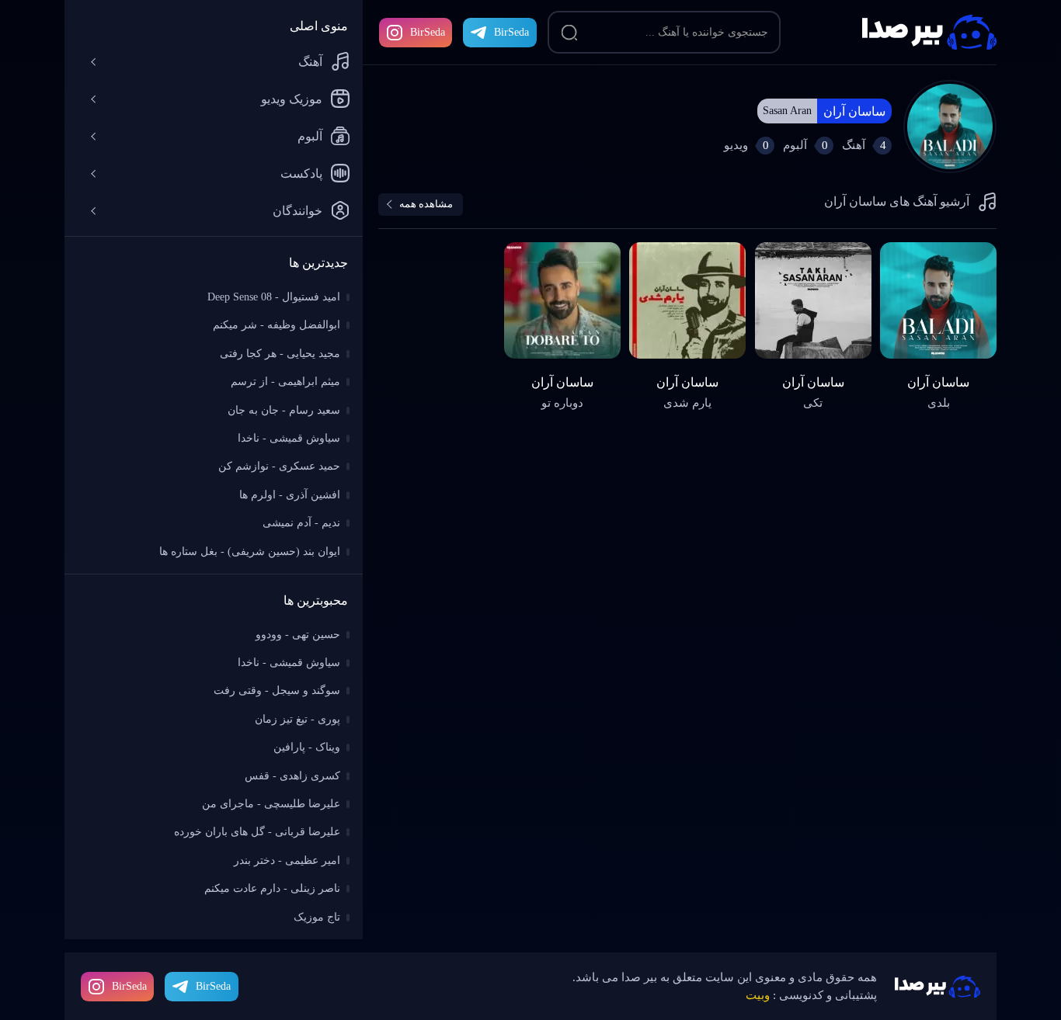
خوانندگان (297, 210)
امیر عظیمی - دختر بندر (287, 860)
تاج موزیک (317, 917)
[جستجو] (569, 32)
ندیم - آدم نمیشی (301, 523)
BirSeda (427, 32)
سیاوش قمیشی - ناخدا (289, 438)
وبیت (758, 995)
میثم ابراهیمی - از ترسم (285, 381)
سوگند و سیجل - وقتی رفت (277, 690)
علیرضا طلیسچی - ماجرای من (271, 804)
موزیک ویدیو (291, 99)
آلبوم (309, 136)
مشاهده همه (426, 204)
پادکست (301, 173)
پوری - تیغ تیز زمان (297, 719)
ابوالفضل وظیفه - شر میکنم (276, 325)
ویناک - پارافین (306, 747)
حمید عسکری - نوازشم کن (279, 466)
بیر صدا (929, 32)
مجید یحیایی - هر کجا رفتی (280, 353)
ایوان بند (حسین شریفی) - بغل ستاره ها (249, 551)
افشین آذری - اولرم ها (289, 495)
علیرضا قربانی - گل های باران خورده (257, 832)
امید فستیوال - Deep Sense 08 (273, 297)
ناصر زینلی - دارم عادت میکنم (272, 888)
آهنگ (310, 61)
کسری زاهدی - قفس (292, 776)
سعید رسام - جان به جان (284, 410)
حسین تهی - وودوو (298, 634)
